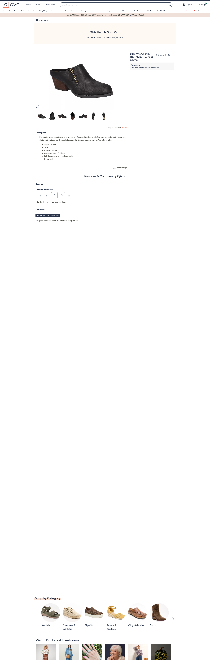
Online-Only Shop (40, 11)
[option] (105, 14)
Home (116, 11)
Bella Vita (134, 60)
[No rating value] (162, 55)
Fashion (74, 11)
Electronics (126, 11)
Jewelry (92, 11)
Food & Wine (149, 11)
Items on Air (50, 5)
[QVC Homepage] (37, 20)
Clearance (54, 11)
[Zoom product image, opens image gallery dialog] (38, 107)
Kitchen (137, 11)
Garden (65, 11)
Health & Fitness (163, 11)
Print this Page (121, 168)
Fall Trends (25, 11)
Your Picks (7, 11)
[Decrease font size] (126, 127)
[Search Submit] (170, 5)
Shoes (101, 11)
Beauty (83, 11)
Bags (109, 11)
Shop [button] (27, 5)
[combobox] (113, 5)
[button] (184, 4)
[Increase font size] (123, 127)
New (16, 11)
